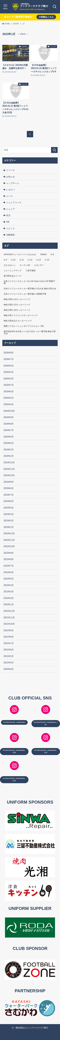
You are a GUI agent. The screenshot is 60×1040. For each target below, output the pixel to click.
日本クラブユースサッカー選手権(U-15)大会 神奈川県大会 (30, 288)
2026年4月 (9, 372)
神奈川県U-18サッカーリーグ (17, 310)
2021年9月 (9, 630)
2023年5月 (9, 507)
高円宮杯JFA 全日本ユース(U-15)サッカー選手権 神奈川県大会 (30, 332)
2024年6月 (9, 436)
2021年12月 (9, 611)
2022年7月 (9, 566)
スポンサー (39, 265)
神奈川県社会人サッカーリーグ (18, 321)
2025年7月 (9, 385)
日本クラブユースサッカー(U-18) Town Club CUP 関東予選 (29, 282)
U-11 (22, 260)
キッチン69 (25, 265)
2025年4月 (9, 404)
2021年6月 (9, 649)
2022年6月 (9, 572)
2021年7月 (9, 643)
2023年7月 (9, 495)
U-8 (52, 254)
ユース (9, 196)
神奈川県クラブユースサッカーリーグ (21, 315)
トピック (10, 228)
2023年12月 (9, 462)
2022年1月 (9, 604)
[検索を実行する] (54, 150)
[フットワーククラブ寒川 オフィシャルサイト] (30, 6)
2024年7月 (9, 430)
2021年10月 (9, 624)
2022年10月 (9, 546)
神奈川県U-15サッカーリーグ (17, 305)
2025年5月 (9, 398)
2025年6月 (9, 391)
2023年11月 (9, 469)
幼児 (8, 215)
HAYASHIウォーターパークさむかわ (20, 254)
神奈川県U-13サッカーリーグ (17, 299)
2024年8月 (9, 424)
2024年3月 (9, 449)
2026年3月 (9, 378)
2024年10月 (9, 411)
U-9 (5, 260)
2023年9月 (9, 482)
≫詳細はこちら (46, 17)
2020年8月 (9, 669)
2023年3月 (9, 520)
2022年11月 (9, 540)
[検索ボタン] (54, 6)
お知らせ (10, 176)
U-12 (30, 260)
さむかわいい (10, 265)
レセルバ (10, 189)
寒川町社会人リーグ (13, 276)
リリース (10, 170)
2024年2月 (9, 456)
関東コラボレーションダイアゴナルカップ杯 (24, 326)
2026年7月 (9, 359)
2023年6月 (9, 501)
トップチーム (12, 183)
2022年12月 (9, 533)
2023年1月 (9, 527)
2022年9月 (9, 553)
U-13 (38, 260)
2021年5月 (9, 656)
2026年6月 (9, 365)
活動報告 (10, 235)
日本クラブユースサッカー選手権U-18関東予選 (25, 294)
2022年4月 (9, 585)
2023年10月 (9, 475)
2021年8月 (9, 637)
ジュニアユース (13, 202)
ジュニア (10, 209)
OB (7, 222)
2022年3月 (9, 591)
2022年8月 (9, 559)
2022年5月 (9, 578)
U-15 (47, 260)
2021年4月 (9, 662)
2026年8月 (9, 352)
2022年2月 (9, 598)
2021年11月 (9, 617)
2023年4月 (9, 514)
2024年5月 (9, 443)
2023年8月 (9, 488)
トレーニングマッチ (13, 270)
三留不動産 (31, 270)
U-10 (13, 260)
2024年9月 (9, 417)
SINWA (43, 254)
